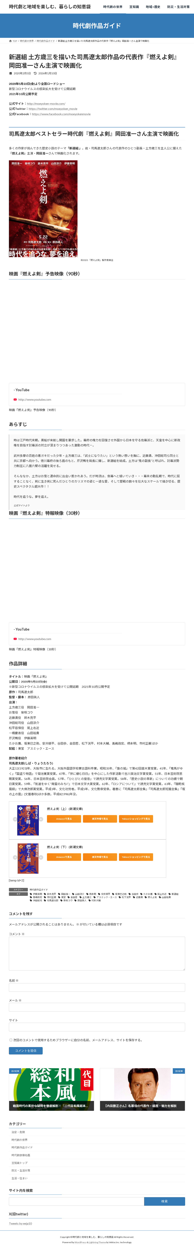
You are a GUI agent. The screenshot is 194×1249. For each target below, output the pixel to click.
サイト (13, 1020)
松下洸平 (126, 897)
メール (15, 1000)
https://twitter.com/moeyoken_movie (53, 108)
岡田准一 (65, 894)
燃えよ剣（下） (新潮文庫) (65, 847)
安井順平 (105, 894)
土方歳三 (87, 897)
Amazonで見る (64, 818)
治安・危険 (18, 1132)
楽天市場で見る (100, 818)
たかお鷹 (148, 894)
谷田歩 (135, 894)
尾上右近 (162, 894)
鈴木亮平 (51, 894)
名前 (14, 980)
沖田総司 (37, 900)
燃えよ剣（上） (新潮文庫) (65, 809)
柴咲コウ (68, 900)
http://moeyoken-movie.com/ (46, 103)
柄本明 (92, 894)
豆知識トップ (19, 1162)
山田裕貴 (166, 897)
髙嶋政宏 (37, 897)
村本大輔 (96, 900)
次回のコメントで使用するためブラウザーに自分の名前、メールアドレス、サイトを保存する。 (78, 1040)
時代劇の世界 (19, 1139)
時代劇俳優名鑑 (21, 1155)
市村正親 (51, 897)
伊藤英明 (37, 894)
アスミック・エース (107, 897)
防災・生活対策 (21, 1170)
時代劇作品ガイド (39, 889)
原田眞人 (82, 900)
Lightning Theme (97, 1242)
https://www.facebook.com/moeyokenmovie (61, 114)
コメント (17, 934)
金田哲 (74, 897)
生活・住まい (19, 1178)
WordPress (80, 1242)
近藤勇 (139, 897)
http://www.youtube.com (35, 399)
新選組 (175, 894)
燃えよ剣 (152, 897)
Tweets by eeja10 (20, 1223)
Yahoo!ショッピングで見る (136, 818)
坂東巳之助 (121, 894)
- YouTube (21, 390)
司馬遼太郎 (52, 900)
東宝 (63, 897)
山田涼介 (79, 894)
